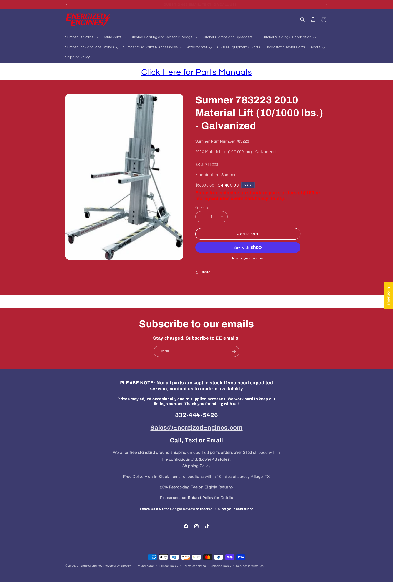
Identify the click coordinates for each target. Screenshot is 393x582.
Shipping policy (221, 566)
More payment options (248, 258)
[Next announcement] (326, 4)
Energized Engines (90, 565)
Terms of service (194, 566)
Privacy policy (169, 566)
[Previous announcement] (67, 4)
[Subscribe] (234, 351)
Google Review (182, 509)
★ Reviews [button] (389, 295)
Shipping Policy (196, 466)
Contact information (250, 566)
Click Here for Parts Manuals (196, 72)
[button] (81, 38)
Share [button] (205, 272)
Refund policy (145, 566)
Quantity (202, 207)
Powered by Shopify (117, 565)
